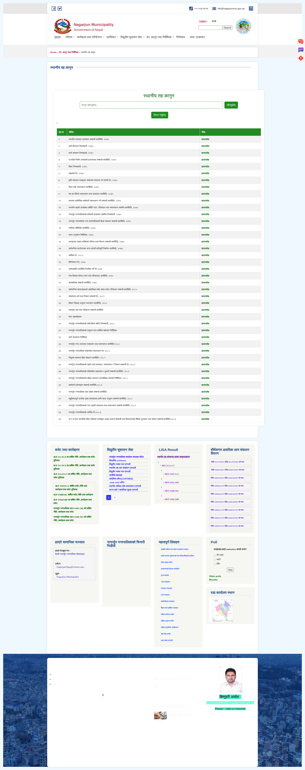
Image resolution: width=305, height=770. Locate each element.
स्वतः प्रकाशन (197, 37)
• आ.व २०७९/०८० (171, 474)
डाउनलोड (205, 139)
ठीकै (218, 563)
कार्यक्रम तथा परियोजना (89, 37)
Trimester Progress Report (68, 674)
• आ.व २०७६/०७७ (171, 499)
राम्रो (218, 559)
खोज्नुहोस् (231, 105)
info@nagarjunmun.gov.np (175, 686)
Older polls (215, 576)
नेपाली (214, 21)
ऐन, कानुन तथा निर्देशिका (159, 37)
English (202, 21)
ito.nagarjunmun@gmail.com (171, 699)
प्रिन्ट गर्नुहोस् (160, 115)
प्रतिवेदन (111, 37)
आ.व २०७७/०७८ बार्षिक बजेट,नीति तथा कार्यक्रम (73, 494)
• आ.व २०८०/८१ (167, 465)
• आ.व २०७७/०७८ (171, 491)
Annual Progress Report (67, 668)
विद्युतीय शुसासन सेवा (131, 37)
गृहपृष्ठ (57, 37)
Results (213, 579)
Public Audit (59, 684)
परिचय (69, 37)
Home (53, 52)
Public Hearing (61, 678)
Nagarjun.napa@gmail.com (170, 693)
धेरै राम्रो (220, 555)
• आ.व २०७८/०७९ (171, 482)
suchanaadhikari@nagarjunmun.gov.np (230, 702)
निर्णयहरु (180, 37)
